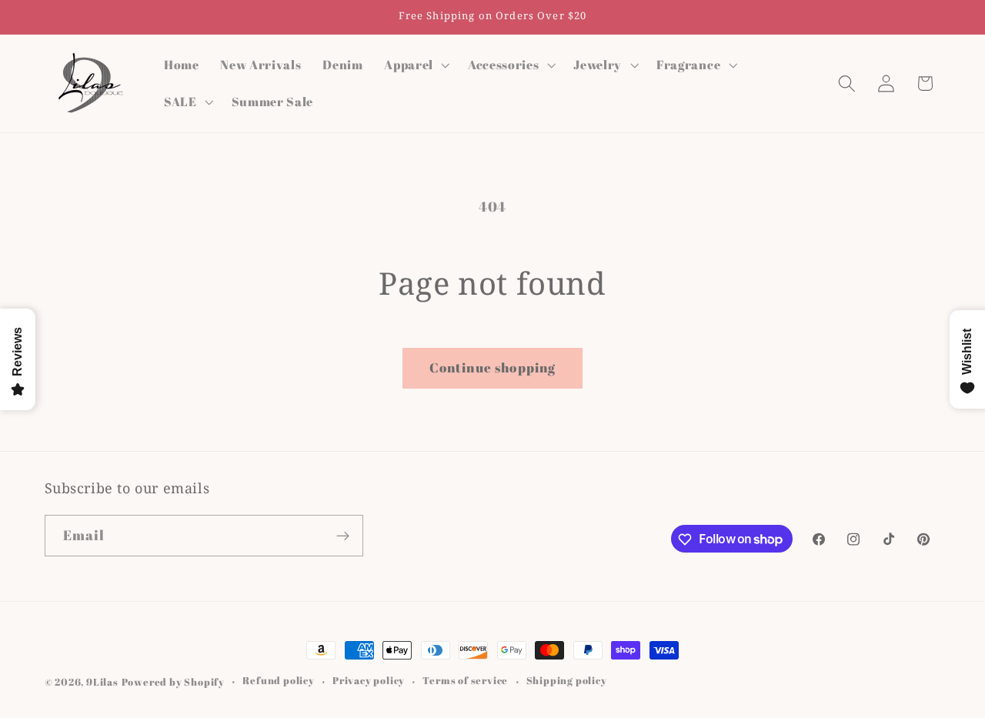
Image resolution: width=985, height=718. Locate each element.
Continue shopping (492, 367)
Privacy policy (368, 681)
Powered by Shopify (173, 682)
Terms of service (465, 681)
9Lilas (102, 682)
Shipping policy (566, 681)
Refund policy (278, 681)
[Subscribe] (342, 535)
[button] (415, 64)
